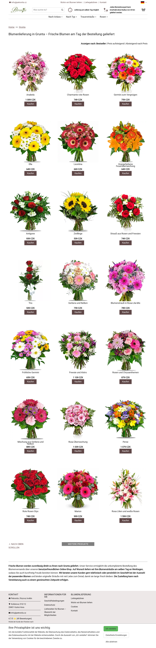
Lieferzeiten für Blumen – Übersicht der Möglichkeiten (55, 612)
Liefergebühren (90, 2)
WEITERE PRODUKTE (78, 544)
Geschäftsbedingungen (54, 601)
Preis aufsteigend (115, 43)
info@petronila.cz (19, 2)
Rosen (103, 16)
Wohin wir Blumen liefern (71, 2)
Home (12, 27)
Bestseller (101, 43)
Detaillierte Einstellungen (116, 635)
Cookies (74, 606)
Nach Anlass (55, 16)
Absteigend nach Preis (136, 43)
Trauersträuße (88, 16)
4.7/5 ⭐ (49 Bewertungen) (20, 618)
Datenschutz (49, 605)
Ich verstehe (111, 629)
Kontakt (103, 2)
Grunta (22, 27)
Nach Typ (71, 16)
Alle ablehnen (111, 642)
